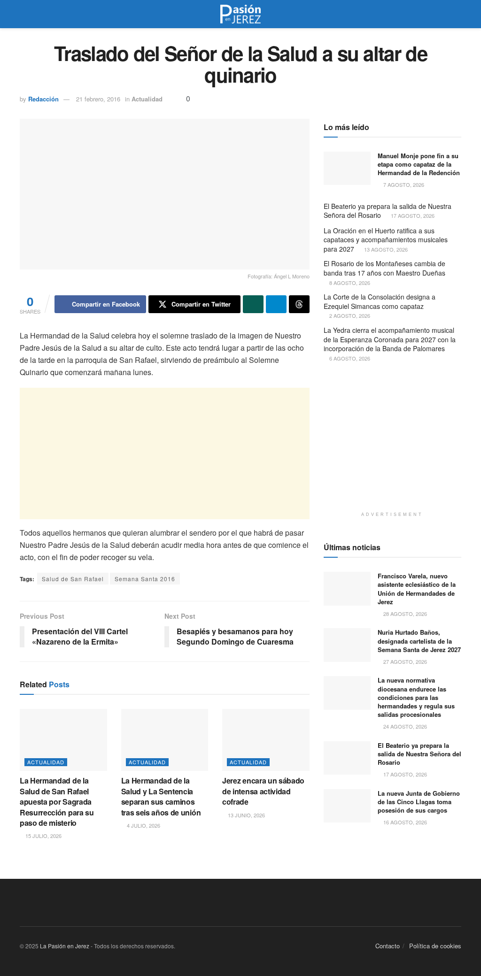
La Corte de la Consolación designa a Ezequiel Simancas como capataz (379, 301)
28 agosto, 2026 (404, 613)
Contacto (387, 945)
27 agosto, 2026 (404, 661)
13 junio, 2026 (245, 815)
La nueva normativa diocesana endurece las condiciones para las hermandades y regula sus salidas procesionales (416, 697)
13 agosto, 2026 (385, 249)
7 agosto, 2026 (403, 184)
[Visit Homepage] (240, 14)
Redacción (43, 98)
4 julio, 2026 (142, 825)
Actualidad (147, 98)
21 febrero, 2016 (98, 98)
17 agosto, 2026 (411, 215)
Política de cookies (435, 945)
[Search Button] (457, 14)
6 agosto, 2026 (349, 358)
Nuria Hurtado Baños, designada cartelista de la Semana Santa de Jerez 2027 (419, 640)
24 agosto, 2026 (404, 726)
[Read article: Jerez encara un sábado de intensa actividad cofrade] (266, 740)
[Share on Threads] (299, 304)
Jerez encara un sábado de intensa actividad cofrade (263, 791)
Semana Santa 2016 (145, 579)
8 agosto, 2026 (349, 282)
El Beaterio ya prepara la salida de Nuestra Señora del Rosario (387, 210)
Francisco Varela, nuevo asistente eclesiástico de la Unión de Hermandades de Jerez (417, 588)
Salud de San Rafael (73, 579)
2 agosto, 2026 (349, 315)
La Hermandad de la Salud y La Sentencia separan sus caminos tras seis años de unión (161, 796)
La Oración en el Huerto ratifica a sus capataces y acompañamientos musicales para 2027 (386, 240)
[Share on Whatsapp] (253, 304)
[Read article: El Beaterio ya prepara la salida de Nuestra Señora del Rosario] (347, 758)
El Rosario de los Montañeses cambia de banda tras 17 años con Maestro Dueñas (384, 268)
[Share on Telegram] (276, 304)
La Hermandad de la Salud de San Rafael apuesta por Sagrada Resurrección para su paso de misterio (57, 801)
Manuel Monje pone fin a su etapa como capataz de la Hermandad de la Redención (419, 164)
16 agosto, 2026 (404, 822)
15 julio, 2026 (43, 835)
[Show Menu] (24, 14)
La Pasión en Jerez (64, 946)
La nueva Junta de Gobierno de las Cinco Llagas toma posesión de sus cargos (419, 802)
